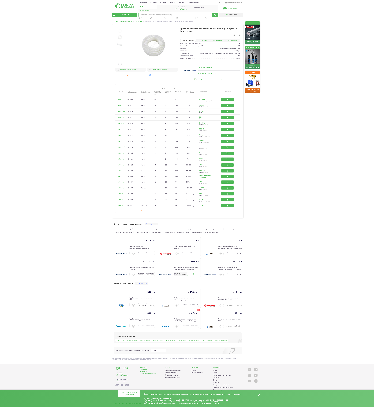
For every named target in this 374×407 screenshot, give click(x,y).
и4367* (120, 200)
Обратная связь (197, 373)
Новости (216, 382)
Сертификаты (232, 40)
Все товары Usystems (205, 68)
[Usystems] (189, 71)
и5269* (120, 176)
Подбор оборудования (173, 370)
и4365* (120, 194)
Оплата (215, 373)
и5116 (120, 123)
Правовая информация (148, 373)
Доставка (182, 2)
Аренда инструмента (172, 377)
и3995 (120, 165)
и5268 (120, 159)
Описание (203, 40)
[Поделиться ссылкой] (239, 35)
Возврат (194, 370)
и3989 (120, 99)
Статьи (215, 380)
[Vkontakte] (256, 369)
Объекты (216, 377)
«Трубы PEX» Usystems (205, 73)
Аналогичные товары (159, 69)
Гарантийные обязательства (223, 387)
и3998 (120, 188)
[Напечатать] (234, 35)
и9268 (120, 153)
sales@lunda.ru (145, 10)
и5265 (120, 111)
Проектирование (171, 373)
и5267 (120, 141)
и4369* (120, 206)
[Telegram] (249, 369)
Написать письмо (122, 381)
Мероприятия (194, 2)
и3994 (120, 147)
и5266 (120, 129)
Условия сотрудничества (222, 375)
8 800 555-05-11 (199, 7)
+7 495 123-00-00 (181, 7)
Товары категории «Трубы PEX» (208, 79)
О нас (215, 370)
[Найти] (215, 15)
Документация (218, 40)
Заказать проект (125, 75)
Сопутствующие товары (128, 69)
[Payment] (122, 385)
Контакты (172, 2)
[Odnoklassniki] (256, 375)
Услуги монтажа (157, 75)
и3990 (120, 105)
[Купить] (227, 99)
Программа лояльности (221, 385)
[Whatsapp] (249, 375)
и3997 (120, 182)
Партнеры (153, 2)
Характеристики (188, 40)
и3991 (120, 117)
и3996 (120, 171)
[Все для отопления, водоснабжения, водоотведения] (124, 6)
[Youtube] (249, 381)
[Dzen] (256, 381)
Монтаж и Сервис (171, 375)
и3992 (120, 135)
